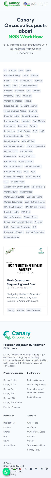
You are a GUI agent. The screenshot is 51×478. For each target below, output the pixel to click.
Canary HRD (9, 398)
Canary (34, 75)
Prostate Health (11, 212)
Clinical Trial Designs (13, 176)
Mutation (27, 96)
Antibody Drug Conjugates (16, 186)
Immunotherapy (11, 237)
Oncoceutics (26, 80)
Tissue (28, 101)
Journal (36, 90)
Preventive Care (11, 121)
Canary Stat (8, 393)
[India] (14, 469)
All (5, 70)
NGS (42, 131)
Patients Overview (35, 380)
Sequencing (9, 126)
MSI (28, 90)
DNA (21, 70)
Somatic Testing (11, 116)
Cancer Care (26, 151)
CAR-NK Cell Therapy (35, 207)
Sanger (33, 126)
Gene (28, 70)
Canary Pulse (9, 384)
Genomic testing (12, 75)
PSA (6, 227)
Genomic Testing (34, 197)
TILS (35, 131)
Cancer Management (14, 146)
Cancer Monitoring (12, 171)
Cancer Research (29, 106)
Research (19, 90)
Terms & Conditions (36, 445)
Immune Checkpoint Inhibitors (18, 222)
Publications (9, 423)
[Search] (41, 4)
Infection (26, 121)
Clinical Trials (28, 141)
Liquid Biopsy (23, 131)
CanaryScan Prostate (14, 197)
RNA (15, 85)
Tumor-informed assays (15, 111)
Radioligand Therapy (14, 232)
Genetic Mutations (33, 166)
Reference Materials (13, 136)
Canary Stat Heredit (12, 402)
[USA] (20, 469)
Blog (5, 436)
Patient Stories (34, 397)
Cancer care (10, 161)
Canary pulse (26, 192)
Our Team (31, 427)
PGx (27, 136)
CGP (15, 80)
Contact (31, 436)
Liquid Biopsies (11, 106)
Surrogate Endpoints (20, 227)
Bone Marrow (39, 121)
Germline (33, 111)
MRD (26, 171)
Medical (38, 80)
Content (7, 427)
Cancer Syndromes (13, 166)
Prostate (38, 222)
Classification (10, 156)
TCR (6, 181)
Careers (30, 441)
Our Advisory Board (36, 432)
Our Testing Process (36, 384)
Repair (7, 85)
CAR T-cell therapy (13, 207)
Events (6, 432)
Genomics (22, 126)
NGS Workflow (11, 151)
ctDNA (7, 80)
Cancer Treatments (35, 232)
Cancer (12, 70)
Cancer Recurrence (13, 202)
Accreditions (9, 445)
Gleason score (30, 217)
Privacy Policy (33, 450)
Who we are (32, 423)
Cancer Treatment (28, 85)
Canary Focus (9, 389)
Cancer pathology (12, 217)
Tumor (25, 75)
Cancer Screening (30, 116)
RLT (34, 227)
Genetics (8, 90)
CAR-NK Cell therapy (35, 202)
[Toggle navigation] (46, 4)
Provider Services (11, 407)
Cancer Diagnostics (13, 101)
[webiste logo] (25, 335)
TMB (18, 96)
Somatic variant (26, 161)
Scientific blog (38, 186)
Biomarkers (9, 131)
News (6, 441)
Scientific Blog (17, 181)
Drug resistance (11, 141)
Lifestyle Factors (27, 156)
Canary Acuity (10, 192)
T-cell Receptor (33, 176)
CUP (33, 171)
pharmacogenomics (35, 146)
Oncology (8, 96)
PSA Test (25, 212)
